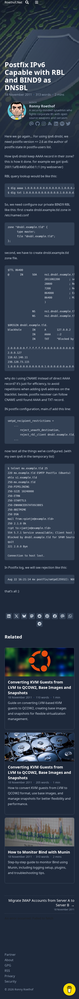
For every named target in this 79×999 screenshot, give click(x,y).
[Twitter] (68, 123)
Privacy (10, 976)
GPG (8, 965)
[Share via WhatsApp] (70, 616)
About (9, 960)
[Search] (27, 2)
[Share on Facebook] (55, 616)
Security (10, 981)
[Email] (31, 123)
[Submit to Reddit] (39, 616)
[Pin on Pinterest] (47, 616)
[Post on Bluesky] (24, 616)
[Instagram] (43, 123)
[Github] (37, 123)
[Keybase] (50, 123)
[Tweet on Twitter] (16, 616)
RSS (7, 971)
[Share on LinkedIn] (9, 616)
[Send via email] (62, 616)
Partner (10, 954)
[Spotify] (62, 123)
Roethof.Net (13, 2)
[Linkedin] (56, 123)
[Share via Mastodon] (32, 616)
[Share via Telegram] (39, 624)
